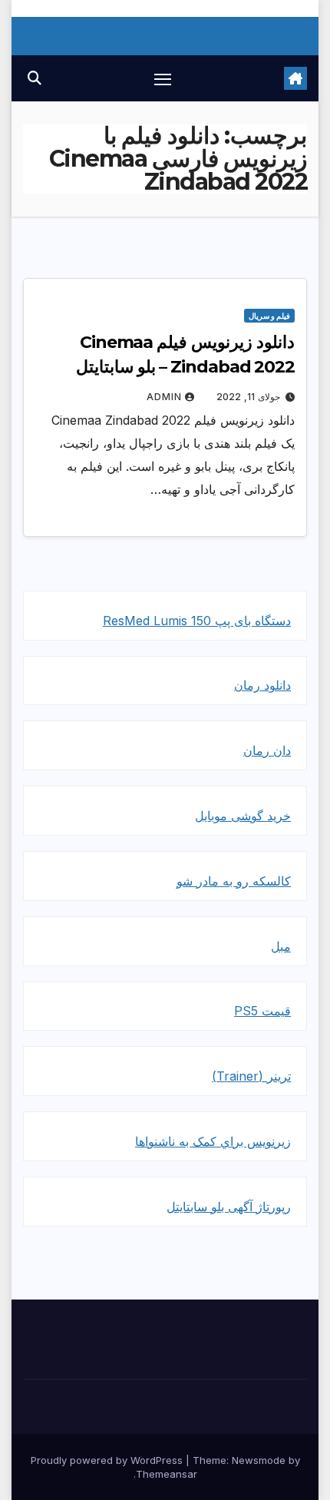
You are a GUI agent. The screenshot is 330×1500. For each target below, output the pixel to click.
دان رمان (267, 750)
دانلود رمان (262, 685)
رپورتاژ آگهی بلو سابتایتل (229, 1206)
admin (164, 396)
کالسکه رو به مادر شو (234, 881)
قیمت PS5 (262, 1010)
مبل (281, 946)
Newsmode (258, 1460)
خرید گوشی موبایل (243, 815)
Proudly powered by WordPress (108, 1460)
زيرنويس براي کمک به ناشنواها (213, 1141)
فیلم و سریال (269, 315)
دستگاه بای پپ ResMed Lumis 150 (197, 620)
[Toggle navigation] (163, 78)
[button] (34, 78)
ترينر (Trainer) (251, 1076)
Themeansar (166, 1474)
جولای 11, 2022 (248, 396)
